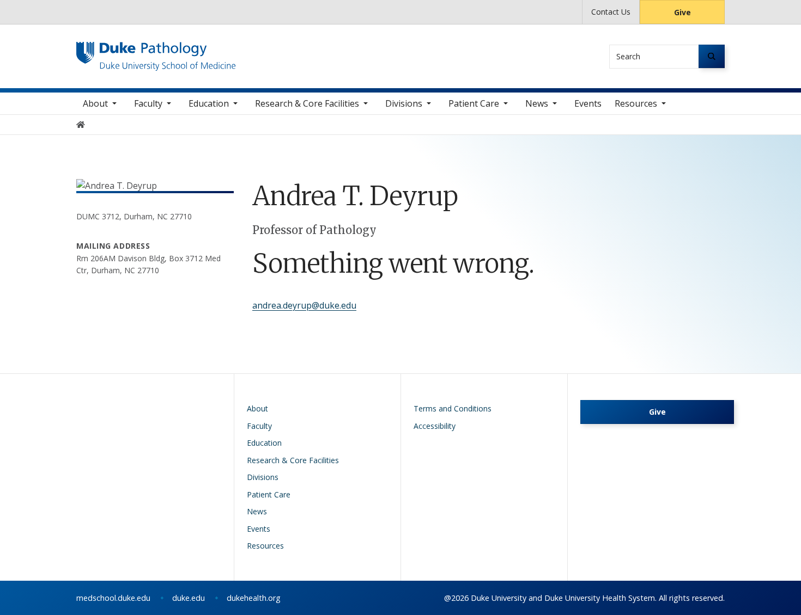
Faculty (148, 103)
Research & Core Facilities (307, 103)
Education (209, 103)
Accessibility (435, 426)
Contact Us (610, 12)
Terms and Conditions (452, 408)
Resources (636, 103)
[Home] (156, 52)
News (536, 103)
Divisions (403, 103)
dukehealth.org (254, 598)
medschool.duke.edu (113, 598)
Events (588, 103)
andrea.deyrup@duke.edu (304, 305)
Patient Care (473, 103)
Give (682, 12)
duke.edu (188, 598)
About (95, 103)
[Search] (712, 56)
